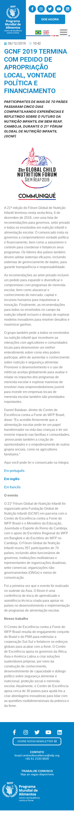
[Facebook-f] (32, 9)
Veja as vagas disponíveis (37, 774)
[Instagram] (41, 9)
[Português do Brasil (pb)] (38, 31)
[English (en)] (46, 31)
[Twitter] (50, 9)
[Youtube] (58, 9)
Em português (14, 470)
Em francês (12, 487)
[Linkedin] (67, 9)
